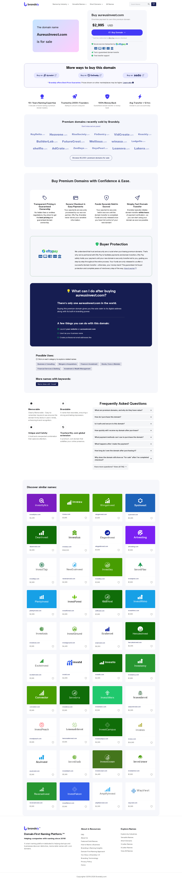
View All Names (127, 851)
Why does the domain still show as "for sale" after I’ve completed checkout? (122, 458)
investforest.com (68, 611)
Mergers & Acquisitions (68, 364)
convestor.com (34, 707)
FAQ (82, 834)
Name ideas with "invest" (47, 384)
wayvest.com (132, 803)
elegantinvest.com (101, 546)
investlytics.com (34, 514)
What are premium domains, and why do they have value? (119, 410)
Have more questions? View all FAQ (109, 467)
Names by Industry (60, 4)
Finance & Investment (89, 364)
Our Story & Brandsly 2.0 (90, 855)
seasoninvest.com (134, 706)
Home (83, 865)
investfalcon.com (68, 803)
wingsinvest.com (101, 514)
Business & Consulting (46, 364)
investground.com (68, 642)
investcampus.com (101, 739)
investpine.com (133, 579)
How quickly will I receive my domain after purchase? (117, 430)
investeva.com (67, 707)
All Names (110, 4)
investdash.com (67, 771)
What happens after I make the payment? (112, 444)
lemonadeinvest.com (69, 738)
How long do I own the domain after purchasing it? (115, 451)
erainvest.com (100, 643)
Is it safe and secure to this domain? (110, 424)
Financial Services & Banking (49, 369)
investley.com (100, 579)
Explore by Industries (129, 834)
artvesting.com (133, 546)
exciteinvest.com (35, 675)
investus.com (66, 547)
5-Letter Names (126, 844)
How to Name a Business (90, 845)
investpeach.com (35, 739)
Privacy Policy (86, 861)
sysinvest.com (133, 514)
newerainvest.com (68, 578)
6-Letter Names (126, 847)
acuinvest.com (34, 771)
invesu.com (66, 514)
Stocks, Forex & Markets (111, 364)
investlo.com (99, 674)
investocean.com (101, 771)
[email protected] (99, 337)
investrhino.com (133, 611)
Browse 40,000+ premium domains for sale (91, 158)
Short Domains (95, 4)
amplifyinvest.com (101, 803)
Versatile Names (78, 4)
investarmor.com (133, 771)
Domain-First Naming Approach (93, 851)
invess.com (132, 739)
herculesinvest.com (135, 642)
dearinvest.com (34, 546)
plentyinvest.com (35, 611)
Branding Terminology (89, 858)
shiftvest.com (99, 611)
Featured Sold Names (89, 841)
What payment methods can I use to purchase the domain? (119, 437)
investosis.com (34, 643)
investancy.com (133, 675)
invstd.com (66, 674)
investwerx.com (100, 707)
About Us (84, 838)
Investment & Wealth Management (77, 369)
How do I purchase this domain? (108, 417)
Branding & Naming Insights (91, 848)
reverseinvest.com (35, 803)
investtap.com (34, 579)
